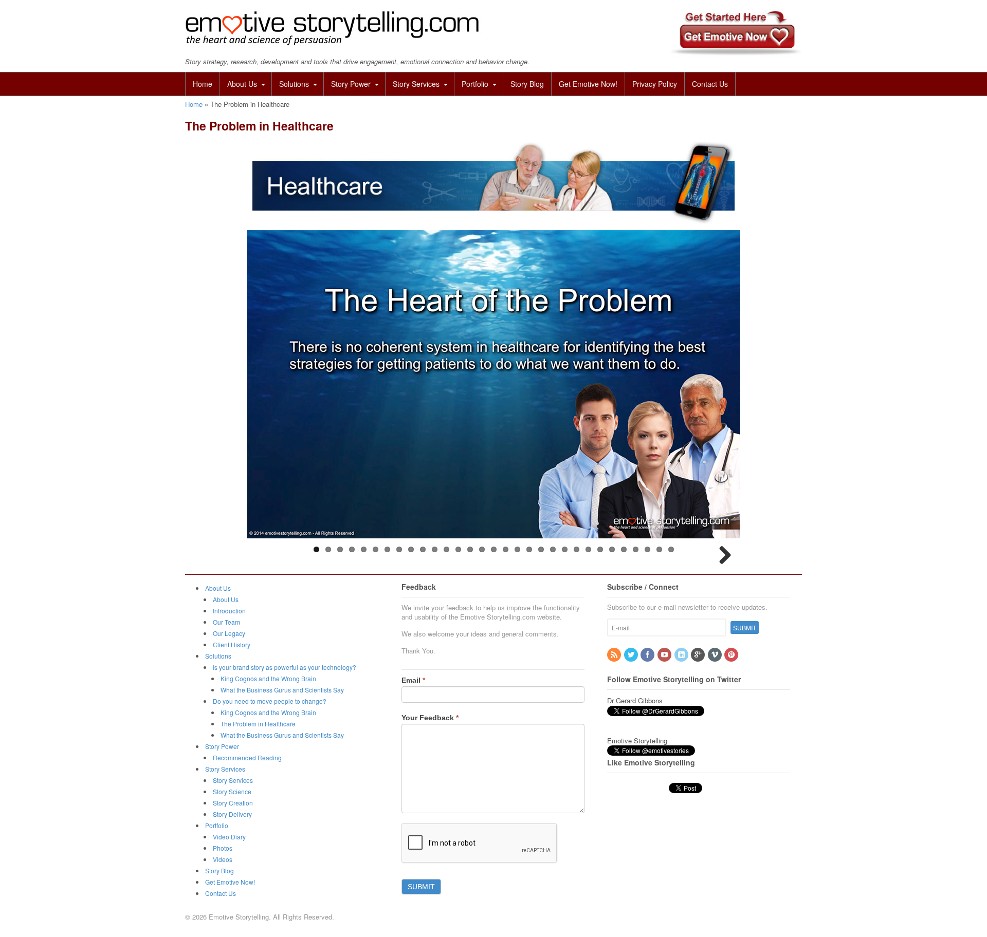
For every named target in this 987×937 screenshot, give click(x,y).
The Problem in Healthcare (258, 723)
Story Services (416, 84)
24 (588, 549)
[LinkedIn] (682, 654)
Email (413, 680)
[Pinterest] (732, 654)
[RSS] (615, 654)
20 (541, 549)
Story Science (232, 791)
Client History (231, 644)
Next (725, 556)
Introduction (229, 610)
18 (517, 549)
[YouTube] (665, 654)
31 (671, 549)
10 (423, 549)
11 (434, 549)
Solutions (294, 84)
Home (202, 84)
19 (529, 549)
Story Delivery (232, 814)
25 (600, 549)
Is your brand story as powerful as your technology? (284, 667)
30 (659, 549)
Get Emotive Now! (588, 84)
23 (576, 549)
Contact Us (710, 84)
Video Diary (229, 836)
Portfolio (475, 84)
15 (482, 549)
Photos (222, 848)
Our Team (226, 621)
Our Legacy (229, 633)
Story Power (351, 84)
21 (553, 549)
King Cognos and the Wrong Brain (268, 678)
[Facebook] (648, 654)
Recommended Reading (247, 757)
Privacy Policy (654, 84)
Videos (222, 859)
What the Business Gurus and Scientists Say (282, 689)
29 (647, 549)
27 (624, 549)
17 (505, 549)
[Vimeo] (715, 654)
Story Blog (527, 84)
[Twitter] (631, 654)
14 (470, 549)
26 (612, 549)
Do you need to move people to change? (269, 701)
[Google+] (698, 654)
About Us (242, 84)
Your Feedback (430, 718)
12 (446, 549)
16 (494, 549)
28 (635, 549)
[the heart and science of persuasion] (333, 43)
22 (565, 549)
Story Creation (233, 802)
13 (458, 549)
